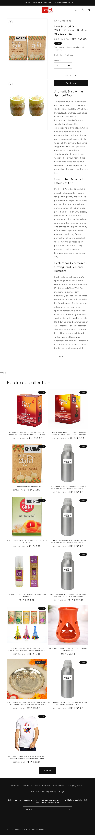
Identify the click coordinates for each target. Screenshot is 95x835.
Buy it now (71, 83)
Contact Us (27, 785)
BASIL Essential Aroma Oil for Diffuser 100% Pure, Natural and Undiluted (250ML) (68, 703)
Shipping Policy (75, 785)
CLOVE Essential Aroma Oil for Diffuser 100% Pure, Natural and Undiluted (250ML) (68, 595)
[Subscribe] (69, 809)
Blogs (61, 791)
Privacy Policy (59, 785)
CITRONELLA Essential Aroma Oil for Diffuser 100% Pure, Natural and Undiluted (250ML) (68, 487)
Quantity (58, 60)
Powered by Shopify (38, 829)
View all (47, 770)
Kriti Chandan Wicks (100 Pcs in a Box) (27, 486)
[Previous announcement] (5, 2)
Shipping (69, 47)
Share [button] (60, 356)
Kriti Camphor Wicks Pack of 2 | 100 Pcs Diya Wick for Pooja (27, 541)
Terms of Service (42, 785)
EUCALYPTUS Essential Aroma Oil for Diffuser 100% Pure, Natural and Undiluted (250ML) (68, 541)
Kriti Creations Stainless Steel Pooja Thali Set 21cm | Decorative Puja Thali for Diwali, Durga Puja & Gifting (27, 703)
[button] (6, 10)
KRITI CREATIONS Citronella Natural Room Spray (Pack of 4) (27, 595)
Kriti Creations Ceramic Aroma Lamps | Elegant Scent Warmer (68, 649)
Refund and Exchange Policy (44, 791)
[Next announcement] (90, 2)
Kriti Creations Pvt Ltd (21, 829)
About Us (15, 785)
